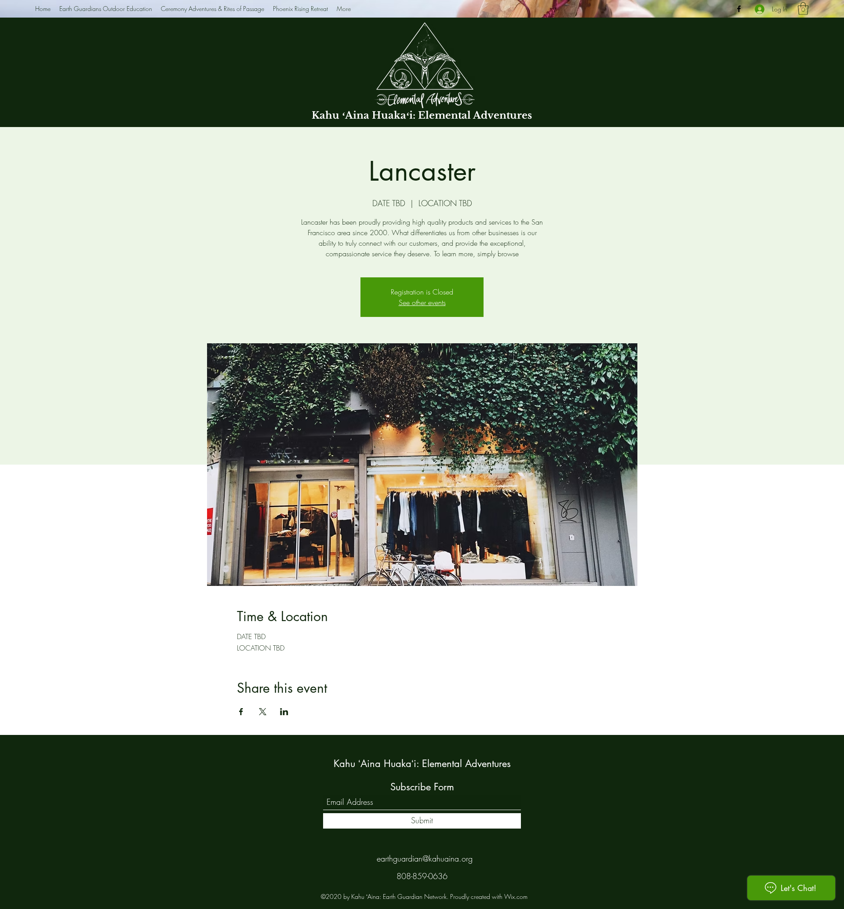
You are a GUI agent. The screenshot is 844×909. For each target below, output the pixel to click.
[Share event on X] (262, 711)
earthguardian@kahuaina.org (425, 858)
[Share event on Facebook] (241, 711)
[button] (803, 8)
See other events (422, 302)
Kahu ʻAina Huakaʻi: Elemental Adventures (422, 115)
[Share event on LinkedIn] (284, 711)
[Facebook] (739, 8)
